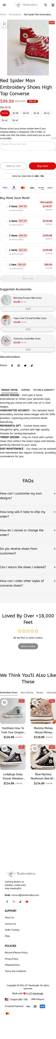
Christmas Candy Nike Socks (27, 338)
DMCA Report (37, 999)
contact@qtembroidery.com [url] (25, 895)
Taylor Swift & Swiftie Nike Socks (30, 318)
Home (3, 14)
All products (15, 14)
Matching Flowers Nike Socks (27, 298)
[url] (36, 993)
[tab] (21, 70)
